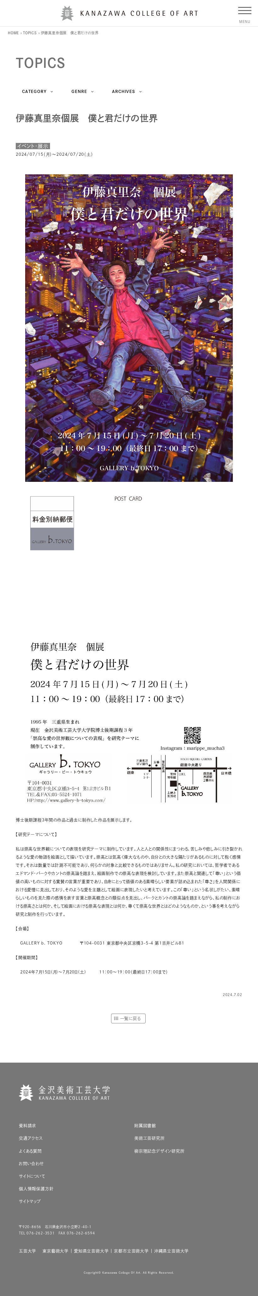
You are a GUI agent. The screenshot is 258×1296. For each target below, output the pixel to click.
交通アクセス (31, 1138)
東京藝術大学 (55, 1251)
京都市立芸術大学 (131, 1251)
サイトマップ (30, 1201)
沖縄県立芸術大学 (171, 1251)
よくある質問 (30, 1151)
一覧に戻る (130, 1018)
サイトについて (32, 1176)
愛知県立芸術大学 (91, 1251)
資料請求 (27, 1126)
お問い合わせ (31, 1164)
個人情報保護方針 (36, 1189)
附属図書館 (145, 1126)
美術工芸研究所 (149, 1138)
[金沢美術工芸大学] (129, 18)
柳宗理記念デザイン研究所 (159, 1151)
